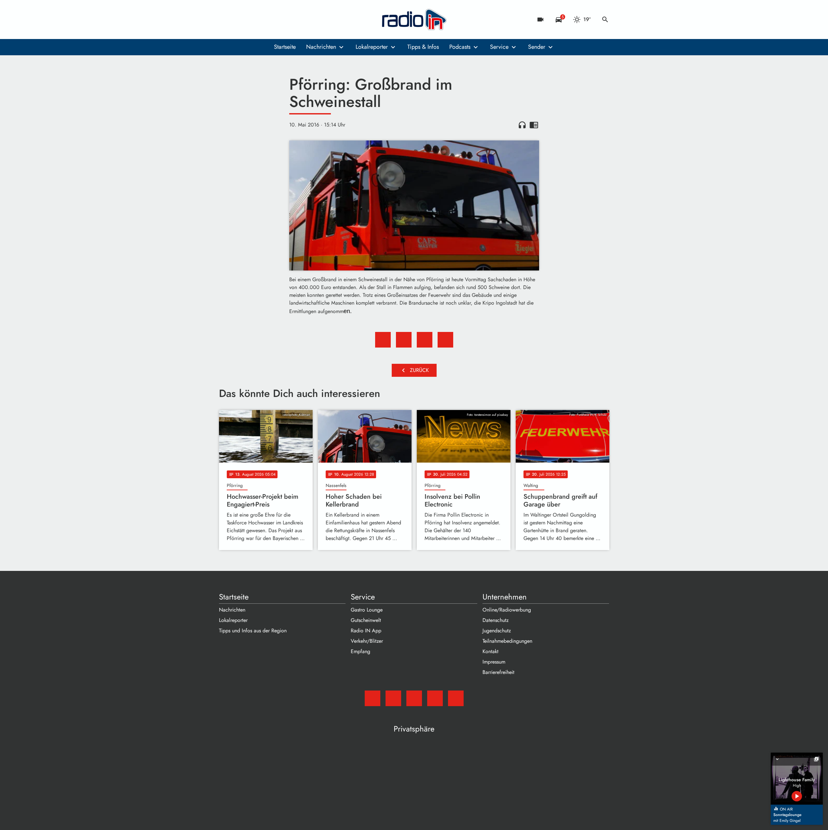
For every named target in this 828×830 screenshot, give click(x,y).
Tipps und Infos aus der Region (253, 630)
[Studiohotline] (277, 19)
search (605, 19)
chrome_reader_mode (533, 124)
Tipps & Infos (423, 47)
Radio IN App (366, 630)
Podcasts (459, 47)
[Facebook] (238, 19)
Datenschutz (495, 620)
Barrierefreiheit (498, 672)
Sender (536, 47)
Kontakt (490, 651)
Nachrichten (321, 47)
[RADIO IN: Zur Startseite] (414, 20)
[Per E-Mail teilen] (445, 340)
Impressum (493, 661)
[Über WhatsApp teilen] (424, 340)
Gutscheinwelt (366, 620)
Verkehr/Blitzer (367, 641)
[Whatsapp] (264, 19)
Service (499, 47)
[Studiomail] (225, 19)
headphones (522, 124)
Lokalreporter (372, 47)
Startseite (285, 47)
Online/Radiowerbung (506, 609)
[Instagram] (251, 19)
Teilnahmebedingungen (507, 641)
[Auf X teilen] (404, 340)
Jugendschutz (496, 630)
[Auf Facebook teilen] (383, 340)
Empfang (360, 651)
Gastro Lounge (367, 609)
